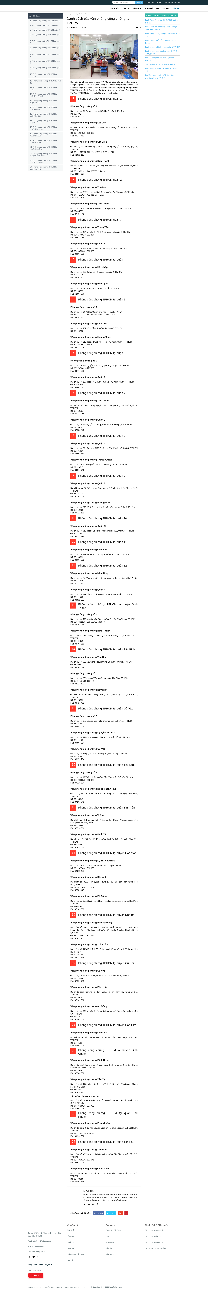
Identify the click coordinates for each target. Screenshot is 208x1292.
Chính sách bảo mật (75, 1254)
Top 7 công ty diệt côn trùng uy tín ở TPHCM (162, 47)
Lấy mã (35, 1275)
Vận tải (125, 8)
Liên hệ (158, 2)
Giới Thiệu (150, 2)
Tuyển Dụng (72, 1242)
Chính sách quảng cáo (154, 1230)
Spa (157, 8)
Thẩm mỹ (149, 8)
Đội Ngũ (70, 1236)
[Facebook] (85, 1204)
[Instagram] (94, 1204)
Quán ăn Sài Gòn (113, 1230)
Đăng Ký (177, 8)
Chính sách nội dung (154, 1242)
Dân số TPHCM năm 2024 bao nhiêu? (160, 64)
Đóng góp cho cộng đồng (171, 2)
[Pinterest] (98, 1204)
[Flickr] (90, 1204)
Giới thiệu (114, 8)
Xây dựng (137, 8)
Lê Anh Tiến (88, 1191)
